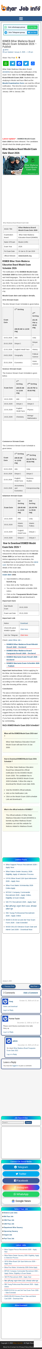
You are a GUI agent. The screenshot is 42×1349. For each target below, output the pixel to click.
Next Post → (35, 986)
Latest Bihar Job (14, 640)
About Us (6, 1347)
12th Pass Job (9, 1224)
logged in (15, 1066)
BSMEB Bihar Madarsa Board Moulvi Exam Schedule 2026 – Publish (19, 43)
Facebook (22, 1180)
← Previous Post (8, 986)
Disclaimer (33, 1347)
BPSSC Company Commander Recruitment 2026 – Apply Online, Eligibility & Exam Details (18, 895)
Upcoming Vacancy (11, 1231)
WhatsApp (22, 1194)
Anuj (11, 1001)
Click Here (24, 629)
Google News (23, 1201)
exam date (7, 575)
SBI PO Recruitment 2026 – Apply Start (21, 902)
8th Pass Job (8, 1216)
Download (24, 623)
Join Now (33, 27)
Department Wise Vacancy (13, 1227)
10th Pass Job (9, 1220)
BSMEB (6, 72)
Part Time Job (9, 1238)
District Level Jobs (10, 1213)
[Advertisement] (21, 115)
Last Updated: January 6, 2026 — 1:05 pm (18, 52)
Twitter (22, 1173)
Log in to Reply (8, 1010)
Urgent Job (8, 1235)
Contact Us (14, 1347)
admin (6, 50)
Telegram (22, 1167)
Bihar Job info (18, 1343)
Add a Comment (30, 993)
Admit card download (10, 1006)
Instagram (22, 1187)
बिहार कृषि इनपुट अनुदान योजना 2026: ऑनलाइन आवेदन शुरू (21, 1281)
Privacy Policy (24, 1347)
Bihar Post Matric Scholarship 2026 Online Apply (20, 1267)
